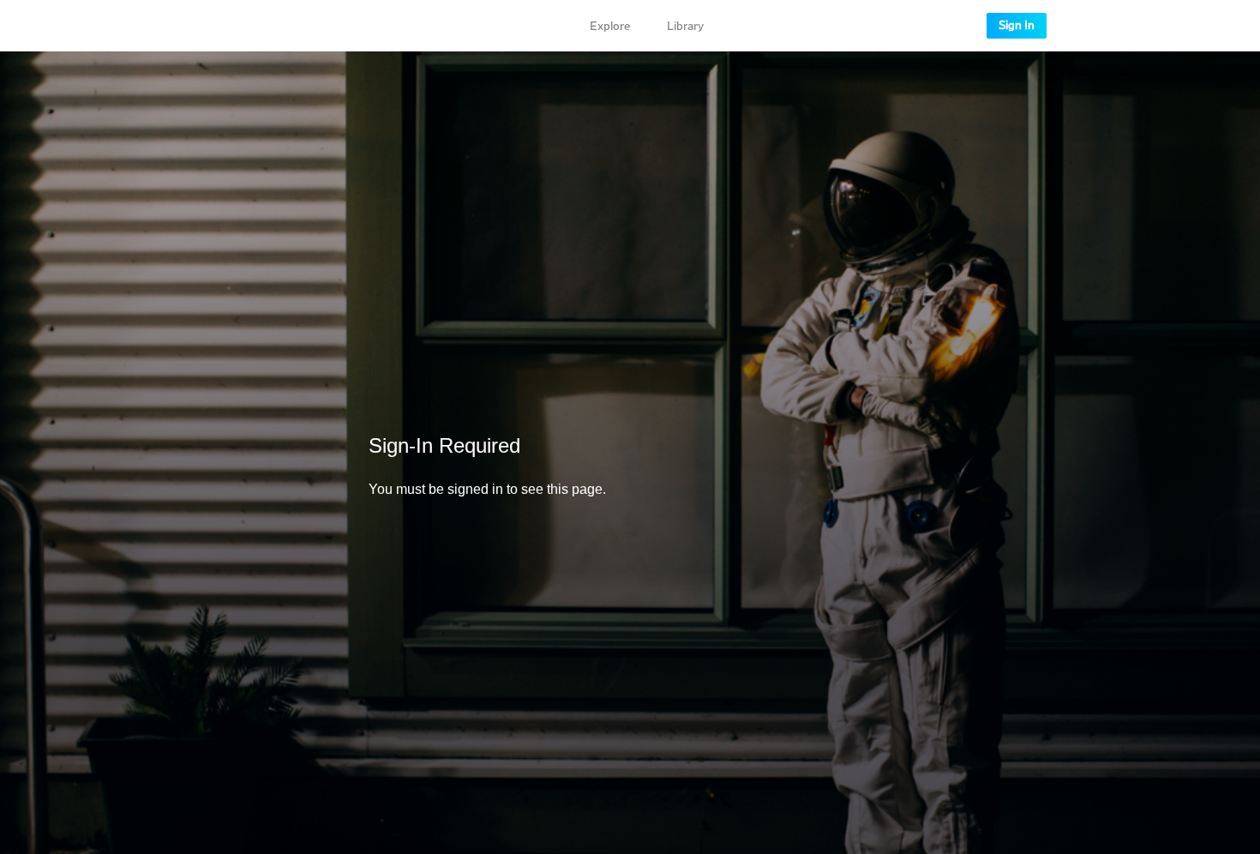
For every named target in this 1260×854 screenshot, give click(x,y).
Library (685, 27)
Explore (610, 27)
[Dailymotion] (259, 25)
